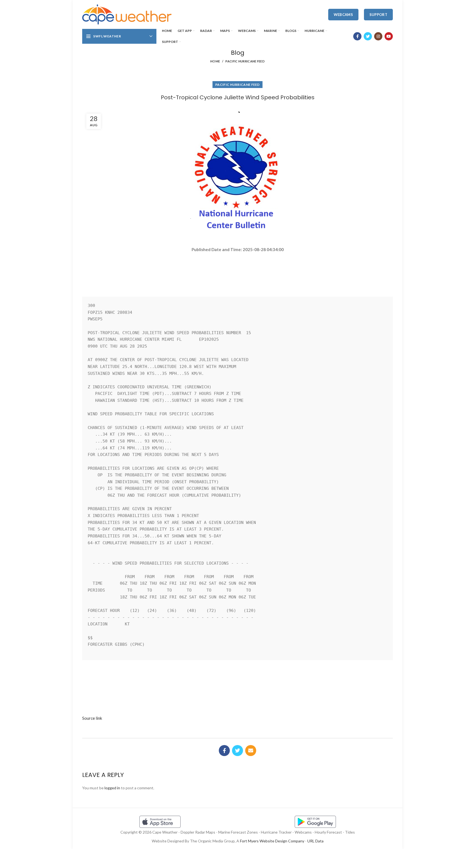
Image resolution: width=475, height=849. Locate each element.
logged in (112, 787)
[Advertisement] (237, 272)
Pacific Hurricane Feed (245, 61)
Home (215, 61)
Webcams (343, 14)
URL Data (315, 841)
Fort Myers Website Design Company (272, 841)
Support (378, 14)
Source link (92, 718)
